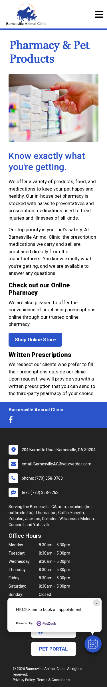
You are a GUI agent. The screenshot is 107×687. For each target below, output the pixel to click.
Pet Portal (53, 649)
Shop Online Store (35, 339)
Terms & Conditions (53, 680)
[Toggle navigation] (99, 14)
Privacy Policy (24, 680)
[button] (93, 644)
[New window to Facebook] (12, 421)
